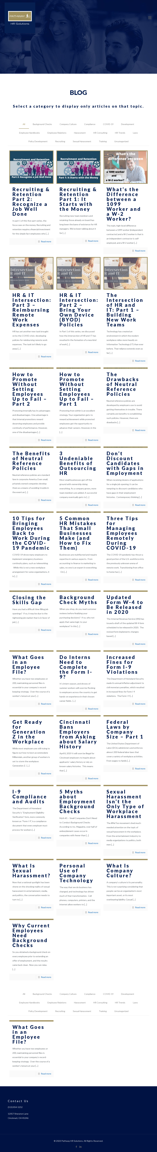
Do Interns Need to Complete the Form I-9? (76, 667)
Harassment (80, 132)
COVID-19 (108, 124)
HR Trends (120, 132)
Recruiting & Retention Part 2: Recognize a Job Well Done (31, 201)
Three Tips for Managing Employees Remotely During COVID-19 (122, 533)
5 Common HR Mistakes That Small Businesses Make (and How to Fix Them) (78, 533)
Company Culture (68, 124)
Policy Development (38, 141)
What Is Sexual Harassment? (31, 870)
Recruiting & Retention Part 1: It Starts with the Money (78, 199)
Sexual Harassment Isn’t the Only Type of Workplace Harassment (126, 804)
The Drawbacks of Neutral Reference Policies (123, 384)
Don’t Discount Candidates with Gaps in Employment (125, 463)
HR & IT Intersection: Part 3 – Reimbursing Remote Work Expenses (32, 309)
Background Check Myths (78, 599)
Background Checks (42, 124)
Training (103, 141)
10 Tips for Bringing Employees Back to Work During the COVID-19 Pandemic (31, 533)
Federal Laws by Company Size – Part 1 (125, 729)
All (24, 124)
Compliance (89, 124)
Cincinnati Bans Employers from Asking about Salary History (78, 734)
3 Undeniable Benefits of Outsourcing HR (78, 463)
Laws (135, 132)
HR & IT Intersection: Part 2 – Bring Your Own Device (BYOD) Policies (79, 309)
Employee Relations (57, 132)
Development (127, 124)
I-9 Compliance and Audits (29, 796)
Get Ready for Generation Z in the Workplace (29, 732)
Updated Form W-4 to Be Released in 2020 (125, 604)
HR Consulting (100, 132)
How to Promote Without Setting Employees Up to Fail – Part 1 (76, 389)
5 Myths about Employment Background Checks (77, 801)
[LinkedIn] (80, 1146)
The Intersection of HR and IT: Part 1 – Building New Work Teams (125, 309)
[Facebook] (76, 1146)
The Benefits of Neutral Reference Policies (31, 460)
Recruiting (60, 141)
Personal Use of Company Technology (76, 873)
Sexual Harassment (82, 141)
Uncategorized (121, 141)
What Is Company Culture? (120, 870)
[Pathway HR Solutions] (20, 17)
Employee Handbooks (29, 132)
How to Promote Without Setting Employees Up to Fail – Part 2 (29, 389)
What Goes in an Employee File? (28, 664)
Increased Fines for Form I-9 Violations (122, 664)
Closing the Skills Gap (29, 599)
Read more (46, 241)
